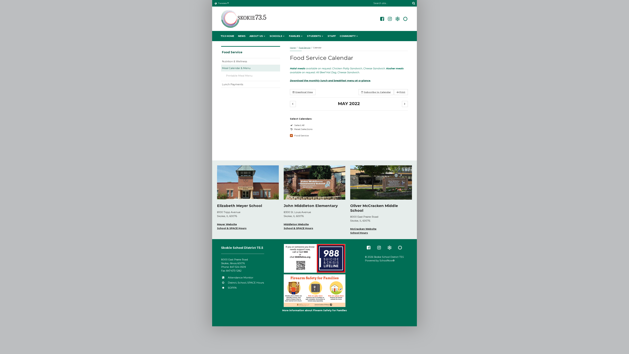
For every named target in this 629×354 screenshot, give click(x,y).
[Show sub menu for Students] (322, 36)
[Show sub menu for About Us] (264, 36)
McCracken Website (363, 228)
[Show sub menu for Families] (302, 36)
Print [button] (402, 92)
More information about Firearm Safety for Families (314, 310)
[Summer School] (405, 18)
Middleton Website (296, 224)
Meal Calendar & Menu (236, 68)
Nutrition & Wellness (234, 61)
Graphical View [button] (304, 92)
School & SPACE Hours (232, 228)
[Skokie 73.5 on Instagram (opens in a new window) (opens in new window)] (389, 18)
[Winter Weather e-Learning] (397, 18)
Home (293, 47)
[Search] (413, 3)
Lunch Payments (237, 85)
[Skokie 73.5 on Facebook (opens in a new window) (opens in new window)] (382, 18)
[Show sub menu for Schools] (284, 36)
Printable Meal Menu (244, 76)
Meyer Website (227, 224)
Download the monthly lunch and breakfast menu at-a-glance (330, 80)
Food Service (304, 47)
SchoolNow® (387, 260)
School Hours (359, 232)
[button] (293, 104)
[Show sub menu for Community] (357, 36)
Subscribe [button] (377, 92)
